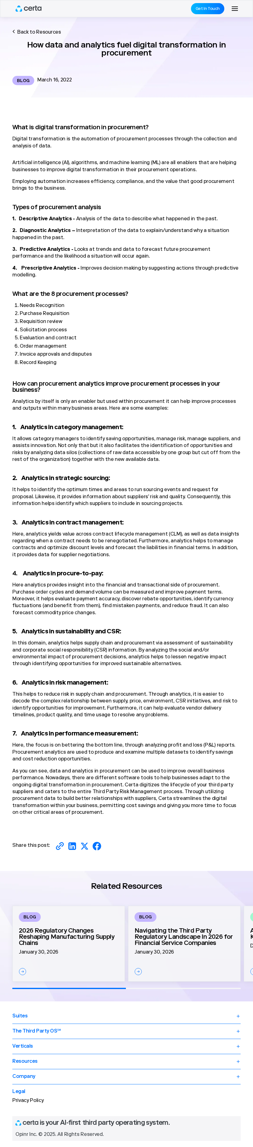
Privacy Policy (28, 1100)
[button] (234, 8)
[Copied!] (60, 846)
